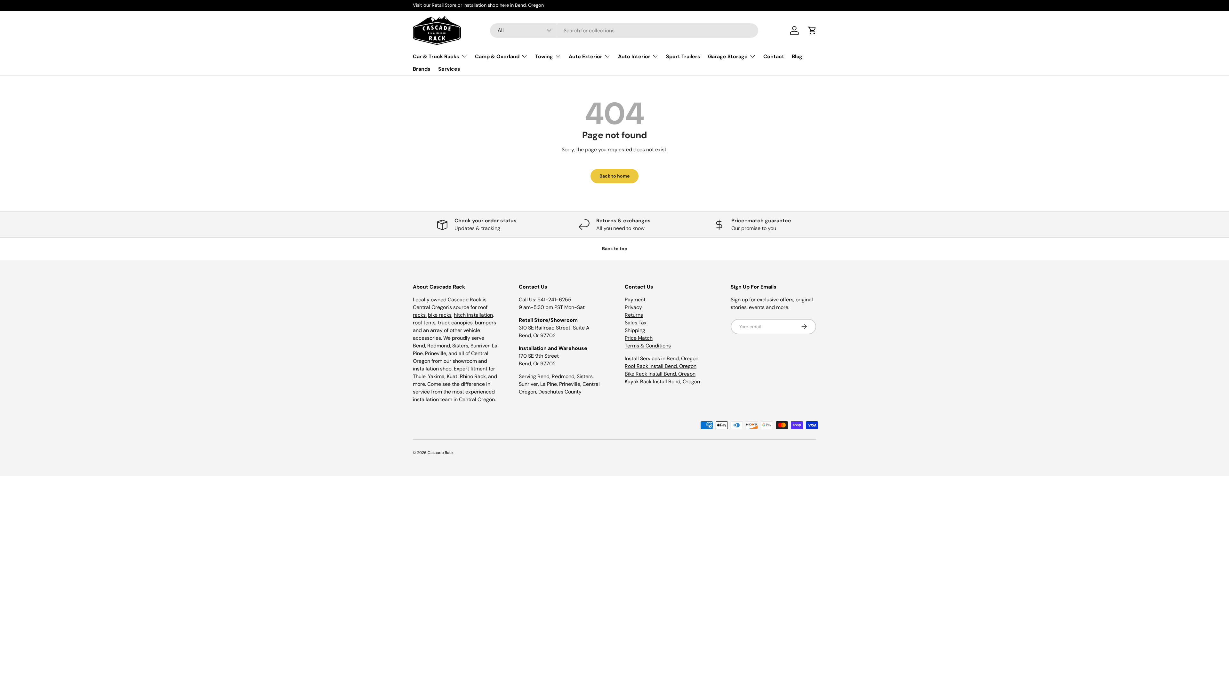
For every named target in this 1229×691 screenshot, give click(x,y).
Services (449, 69)
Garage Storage (728, 56)
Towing (544, 56)
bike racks (440, 315)
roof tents (424, 322)
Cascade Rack (441, 452)
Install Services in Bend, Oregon (661, 358)
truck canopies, (456, 322)
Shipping (635, 330)
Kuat (452, 376)
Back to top (614, 248)
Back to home (614, 176)
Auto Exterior (585, 56)
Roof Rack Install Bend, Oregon (660, 366)
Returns (634, 315)
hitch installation (473, 315)
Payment (635, 299)
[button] (812, 30)
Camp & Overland (497, 56)
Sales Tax (636, 322)
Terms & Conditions (648, 345)
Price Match (639, 338)
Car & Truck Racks (436, 56)
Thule (419, 376)
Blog (797, 56)
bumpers (485, 322)
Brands (421, 69)
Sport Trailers (683, 56)
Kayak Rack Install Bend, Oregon (662, 381)
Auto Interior (634, 56)
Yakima (436, 376)
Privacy (633, 307)
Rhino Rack (473, 376)
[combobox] (624, 30)
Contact (773, 56)
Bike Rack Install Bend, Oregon (660, 373)
